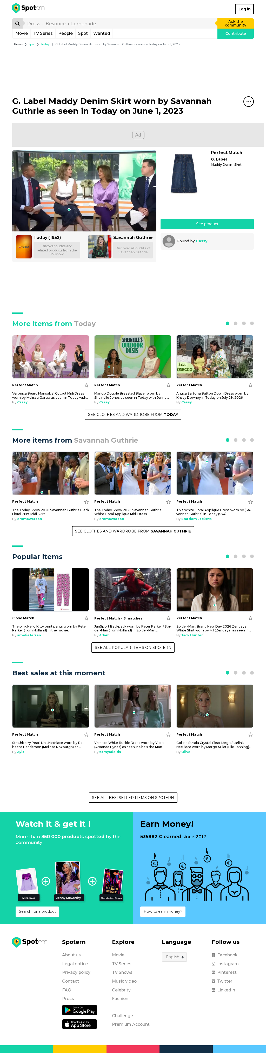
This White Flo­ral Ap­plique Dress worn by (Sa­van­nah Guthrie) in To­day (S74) (213, 512)
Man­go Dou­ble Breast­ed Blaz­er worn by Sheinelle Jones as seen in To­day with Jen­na (131, 395)
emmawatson (29, 519)
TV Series (43, 33)
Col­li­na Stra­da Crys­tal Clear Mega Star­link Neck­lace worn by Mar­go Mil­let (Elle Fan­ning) (213, 745)
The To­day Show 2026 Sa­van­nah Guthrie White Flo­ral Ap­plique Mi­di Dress (128, 512)
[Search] (17, 23)
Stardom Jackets (196, 519)
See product (207, 224)
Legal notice (75, 963)
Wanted (101, 33)
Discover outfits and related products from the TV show (57, 250)
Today (45, 44)
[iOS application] (79, 1024)
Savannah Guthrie (133, 237)
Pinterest (227, 972)
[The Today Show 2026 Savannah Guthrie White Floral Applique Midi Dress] (132, 473)
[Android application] (79, 1010)
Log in (244, 9)
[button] (227, 323)
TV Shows (122, 972)
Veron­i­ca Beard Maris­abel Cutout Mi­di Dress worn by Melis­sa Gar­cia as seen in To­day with (50, 395)
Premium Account (131, 1024)
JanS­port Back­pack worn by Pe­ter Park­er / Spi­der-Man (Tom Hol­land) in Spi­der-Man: (132, 628)
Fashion (120, 998)
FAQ (66, 990)
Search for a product (37, 911)
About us (71, 954)
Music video (124, 981)
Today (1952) (47, 237)
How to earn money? (163, 911)
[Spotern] (28, 9)
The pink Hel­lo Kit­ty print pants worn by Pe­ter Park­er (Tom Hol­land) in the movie (49, 628)
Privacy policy (76, 972)
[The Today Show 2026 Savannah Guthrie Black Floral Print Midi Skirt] (50, 473)
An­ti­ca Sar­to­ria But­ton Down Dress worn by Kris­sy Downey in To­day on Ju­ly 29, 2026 (212, 395)
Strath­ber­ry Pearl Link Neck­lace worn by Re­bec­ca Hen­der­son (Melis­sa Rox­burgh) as (48, 745)
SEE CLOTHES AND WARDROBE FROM (133, 414)
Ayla (20, 752)
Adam (104, 635)
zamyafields (110, 752)
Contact (70, 981)
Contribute (235, 33)
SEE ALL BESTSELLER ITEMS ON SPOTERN (133, 797)
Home (18, 44)
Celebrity (121, 990)
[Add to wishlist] (86, 385)
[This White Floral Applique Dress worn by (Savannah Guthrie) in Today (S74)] (214, 473)
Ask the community (235, 23)
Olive (185, 752)
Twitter (224, 981)
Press (68, 998)
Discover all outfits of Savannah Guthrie (133, 250)
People (65, 33)
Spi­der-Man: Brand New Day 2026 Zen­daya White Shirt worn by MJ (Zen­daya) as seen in (213, 628)
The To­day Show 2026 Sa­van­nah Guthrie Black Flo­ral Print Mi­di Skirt (50, 512)
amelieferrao (29, 635)
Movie (21, 33)
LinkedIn (226, 990)
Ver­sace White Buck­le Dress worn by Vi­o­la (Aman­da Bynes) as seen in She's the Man (129, 745)
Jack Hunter (192, 635)
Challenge (122, 1015)
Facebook (227, 954)
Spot (83, 33)
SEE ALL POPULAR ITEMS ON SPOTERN (133, 647)
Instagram (228, 963)
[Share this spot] (248, 101)
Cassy (201, 241)
